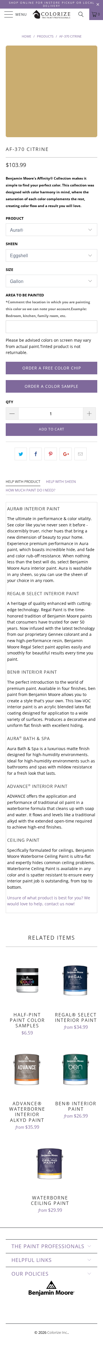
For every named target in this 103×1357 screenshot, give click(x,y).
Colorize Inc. (57, 1332)
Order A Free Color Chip (51, 368)
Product (15, 218)
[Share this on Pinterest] (50, 454)
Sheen (12, 243)
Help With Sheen (61, 481)
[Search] (83, 14)
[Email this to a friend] (80, 454)
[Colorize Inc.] (51, 14)
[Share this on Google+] (66, 454)
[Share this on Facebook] (35, 454)
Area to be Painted (48, 305)
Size (9, 269)
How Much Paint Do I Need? (30, 490)
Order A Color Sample (51, 386)
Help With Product (23, 481)
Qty (9, 401)
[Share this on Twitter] (21, 454)
